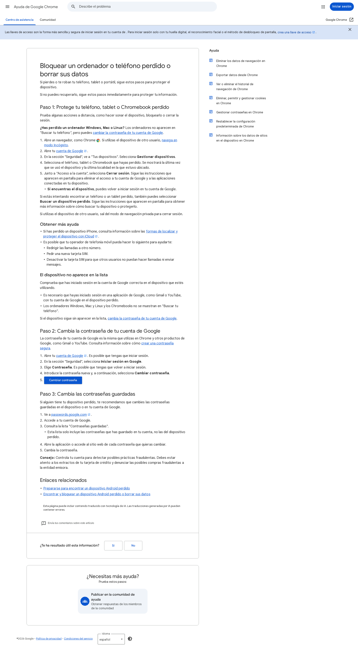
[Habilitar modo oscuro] (130, 639)
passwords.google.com (69, 415)
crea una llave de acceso (294, 32)
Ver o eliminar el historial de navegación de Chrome (234, 86)
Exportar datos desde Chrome (237, 75)
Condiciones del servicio (78, 638)
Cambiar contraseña (63, 380)
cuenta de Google (69, 151)
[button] (7, 7)
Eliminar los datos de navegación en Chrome (240, 63)
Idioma (106, 633)
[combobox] (148, 6)
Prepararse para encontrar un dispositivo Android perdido (86, 488)
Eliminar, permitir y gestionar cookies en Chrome (241, 100)
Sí (113, 545)
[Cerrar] (349, 30)
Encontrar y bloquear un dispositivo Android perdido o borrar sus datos (96, 494)
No (133, 545)
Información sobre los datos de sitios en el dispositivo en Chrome (241, 138)
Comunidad (48, 20)
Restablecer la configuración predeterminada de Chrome (235, 124)
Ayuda (214, 50)
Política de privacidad (49, 638)
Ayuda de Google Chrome (36, 7)
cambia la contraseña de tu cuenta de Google (142, 318)
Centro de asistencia (20, 20)
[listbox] (111, 639)
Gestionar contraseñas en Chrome (239, 112)
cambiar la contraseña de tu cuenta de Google (128, 133)
